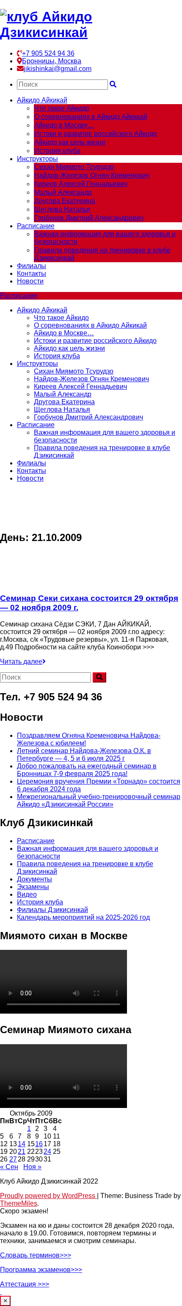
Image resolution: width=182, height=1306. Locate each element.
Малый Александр (63, 192)
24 (47, 1151)
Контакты (31, 273)
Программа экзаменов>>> (41, 1269)
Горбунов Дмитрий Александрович (88, 217)
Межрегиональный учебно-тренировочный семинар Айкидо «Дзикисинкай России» (98, 800)
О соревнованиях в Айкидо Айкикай (90, 116)
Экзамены (33, 886)
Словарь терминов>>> (35, 1255)
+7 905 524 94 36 (48, 53)
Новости (30, 281)
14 (21, 1143)
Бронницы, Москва (51, 61)
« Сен (9, 1166)
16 (39, 1143)
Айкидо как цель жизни (69, 142)
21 (21, 1151)
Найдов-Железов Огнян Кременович (91, 175)
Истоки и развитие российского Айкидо (95, 133)
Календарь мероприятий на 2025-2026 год (83, 917)
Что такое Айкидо (61, 108)
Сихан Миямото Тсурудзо (74, 166)
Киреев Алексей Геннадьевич (80, 183)
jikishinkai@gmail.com (57, 68)
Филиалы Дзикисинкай (52, 909)
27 (13, 1159)
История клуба (57, 150)
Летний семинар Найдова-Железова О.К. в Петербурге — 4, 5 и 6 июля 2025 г (84, 754)
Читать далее (21, 661)
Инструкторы (37, 158)
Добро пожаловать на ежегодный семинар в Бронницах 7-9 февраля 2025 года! (87, 769)
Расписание (36, 225)
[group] (91, 1255)
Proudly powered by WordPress (48, 1195)
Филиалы (31, 265)
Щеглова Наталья (62, 209)
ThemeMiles (18, 1203)
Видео (27, 894)
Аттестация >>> (24, 1284)
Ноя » (32, 1166)
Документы (34, 879)
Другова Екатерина (64, 200)
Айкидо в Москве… (64, 125)
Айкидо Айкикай (42, 100)
